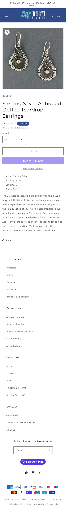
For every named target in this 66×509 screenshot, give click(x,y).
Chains (9, 274)
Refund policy (55, 499)
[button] (6, 15)
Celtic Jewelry (13, 338)
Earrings (10, 282)
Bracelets (11, 267)
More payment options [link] (33, 168)
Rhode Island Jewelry (17, 296)
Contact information (35, 504)
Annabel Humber (15, 316)
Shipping (5, 128)
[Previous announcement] (5, 4)
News (9, 380)
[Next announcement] (60, 4)
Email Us (10, 429)
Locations (11, 373)
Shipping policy (17, 504)
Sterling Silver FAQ (15, 395)
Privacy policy (53, 504)
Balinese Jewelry (15, 324)
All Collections (14, 345)
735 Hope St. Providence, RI (20, 422)
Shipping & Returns (16, 387)
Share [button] (9, 239)
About (9, 366)
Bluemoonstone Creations (20, 331)
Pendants (11, 289)
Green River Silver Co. (21, 499)
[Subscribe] (49, 450)
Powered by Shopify (38, 499)
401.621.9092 (12, 415)
